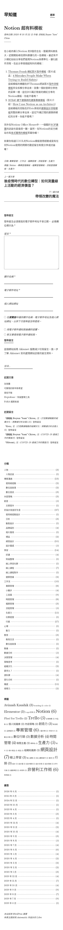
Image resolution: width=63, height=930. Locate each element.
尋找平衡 (8, 392)
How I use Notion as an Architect (34, 104)
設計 (15, 764)
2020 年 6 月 (10, 849)
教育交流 (10, 639)
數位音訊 (10, 492)
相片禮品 (13, 751)
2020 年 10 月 (11, 831)
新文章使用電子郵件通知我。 (22, 334)
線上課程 (10, 568)
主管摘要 (50, 719)
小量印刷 (43, 731)
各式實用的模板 (19, 132)
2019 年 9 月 (10, 889)
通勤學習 (14, 770)
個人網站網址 (11, 303)
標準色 (34, 743)
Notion (12, 165)
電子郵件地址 (12, 290)
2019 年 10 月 (10, 885)
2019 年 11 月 (10, 881)
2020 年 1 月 (10, 872)
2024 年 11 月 (10, 800)
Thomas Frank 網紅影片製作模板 (27, 71)
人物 (6, 470)
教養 (6, 648)
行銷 (8, 621)
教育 (6, 635)
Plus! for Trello (15, 718)
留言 (7, 233)
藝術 (51, 758)
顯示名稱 (9, 276)
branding (38, 706)
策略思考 (8, 662)
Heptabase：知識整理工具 (17, 397)
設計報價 (30, 764)
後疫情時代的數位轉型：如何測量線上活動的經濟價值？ (31, 181)
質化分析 (8, 679)
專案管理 (13, 161)
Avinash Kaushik (18, 705)
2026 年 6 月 (10, 791)
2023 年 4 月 (10, 809)
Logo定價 (30, 712)
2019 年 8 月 (10, 894)
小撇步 (9, 590)
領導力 (7, 688)
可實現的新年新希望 (13, 388)
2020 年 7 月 (10, 845)
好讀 (8, 554)
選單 (52, 14)
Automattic (22, 917)
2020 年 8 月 (10, 840)
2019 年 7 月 (10, 898)
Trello (36, 718)
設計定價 (40, 764)
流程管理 (42, 161)
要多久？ (8, 670)
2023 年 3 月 (10, 814)
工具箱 (9, 595)
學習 (6, 550)
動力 (8, 630)
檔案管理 (32, 161)
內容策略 (8, 496)
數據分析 (8, 653)
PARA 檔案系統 (11, 401)
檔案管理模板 (38, 165)
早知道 (10, 14)
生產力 (51, 161)
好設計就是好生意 (12, 510)
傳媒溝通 (8, 478)
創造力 (45, 724)
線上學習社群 (12, 563)
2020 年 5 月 (10, 854)
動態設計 (10, 523)
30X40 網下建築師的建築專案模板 (26, 100)
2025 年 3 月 (10, 796)
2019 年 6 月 (10, 903)
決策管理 (8, 657)
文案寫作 (10, 505)
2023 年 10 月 (11, 805)
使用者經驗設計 (13, 514)
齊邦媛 (7, 775)
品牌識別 (10, 528)
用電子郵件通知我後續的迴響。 (23, 329)
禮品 (8, 536)
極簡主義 (23, 743)
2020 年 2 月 (10, 867)
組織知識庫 (32, 750)
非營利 (23, 770)
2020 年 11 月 (10, 827)
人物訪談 (10, 474)
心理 (6, 626)
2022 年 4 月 (10, 818)
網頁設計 (10, 541)
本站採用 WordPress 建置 (15, 914)
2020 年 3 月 (10, 863)
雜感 (6, 684)
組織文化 (8, 666)
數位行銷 (21, 736)
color (47, 706)
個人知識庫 (16, 724)
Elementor (14, 712)
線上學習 (18, 757)
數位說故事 (11, 487)
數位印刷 (8, 737)
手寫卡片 (53, 731)
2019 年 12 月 (10, 876)
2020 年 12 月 (11, 823)
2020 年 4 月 (10, 858)
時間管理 (10, 599)
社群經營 (10, 617)
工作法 (23, 161)
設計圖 (22, 764)
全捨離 (7, 383)
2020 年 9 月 (10, 836)
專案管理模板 (24, 165)
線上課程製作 (12, 572)
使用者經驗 (11, 483)
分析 (8, 519)
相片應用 (10, 532)
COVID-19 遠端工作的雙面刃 (34, 442)
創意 (6, 501)
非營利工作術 (42, 769)
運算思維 (10, 577)
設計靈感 (10, 545)
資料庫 (7, 675)
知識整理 (10, 559)
